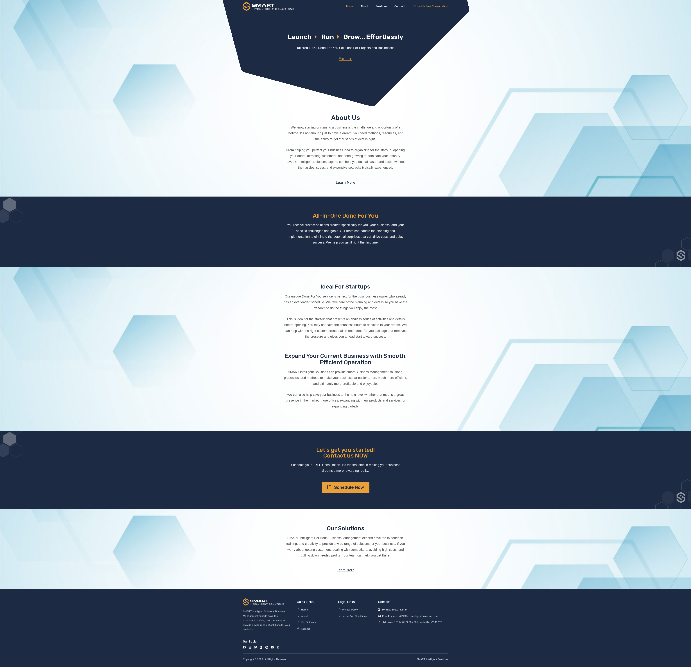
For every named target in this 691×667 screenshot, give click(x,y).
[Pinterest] (266, 647)
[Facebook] (244, 647)
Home (349, 6)
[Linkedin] (261, 647)
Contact (399, 6)
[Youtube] (272, 647)
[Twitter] (255, 647)
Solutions (381, 6)
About (364, 6)
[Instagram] (250, 647)
